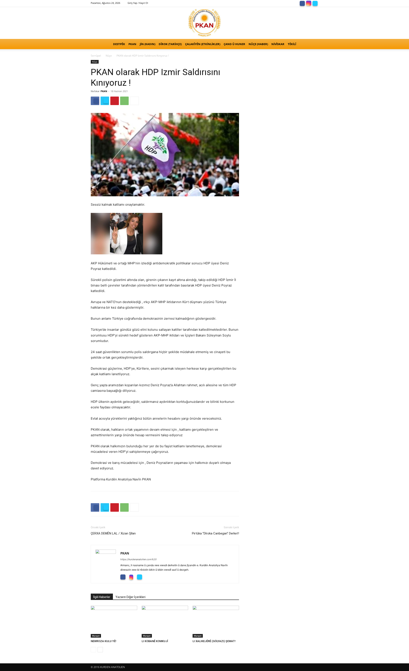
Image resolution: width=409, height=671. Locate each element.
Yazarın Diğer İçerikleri (130, 597)
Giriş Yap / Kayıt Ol (138, 2)
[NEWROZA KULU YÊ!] (114, 622)
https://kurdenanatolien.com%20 (138, 559)
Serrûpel (96, 55)
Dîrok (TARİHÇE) (170, 44)
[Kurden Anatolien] (204, 23)
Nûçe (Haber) (258, 44)
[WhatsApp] (124, 101)
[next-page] (100, 649)
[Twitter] (315, 3)
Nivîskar (277, 44)
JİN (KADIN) (147, 44)
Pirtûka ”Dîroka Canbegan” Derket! (215, 533)
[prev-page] (93, 649)
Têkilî (292, 44)
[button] (313, 44)
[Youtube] (149, 576)
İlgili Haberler (101, 597)
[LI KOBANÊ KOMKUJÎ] (165, 622)
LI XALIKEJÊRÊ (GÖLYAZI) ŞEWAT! (214, 641)
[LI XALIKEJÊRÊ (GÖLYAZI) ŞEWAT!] (216, 622)
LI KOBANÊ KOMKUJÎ (155, 641)
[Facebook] (302, 3)
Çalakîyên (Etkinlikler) (202, 44)
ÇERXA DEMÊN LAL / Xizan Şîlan (113, 533)
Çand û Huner (234, 44)
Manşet (96, 635)
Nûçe (109, 55)
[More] (134, 101)
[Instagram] (308, 3)
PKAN (132, 44)
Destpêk (119, 44)
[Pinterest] (114, 101)
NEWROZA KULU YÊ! (104, 641)
